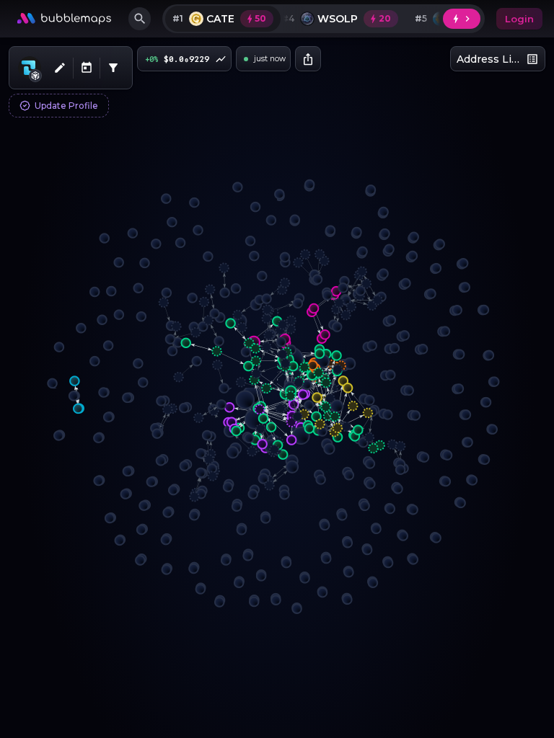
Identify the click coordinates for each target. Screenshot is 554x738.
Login (519, 19)
